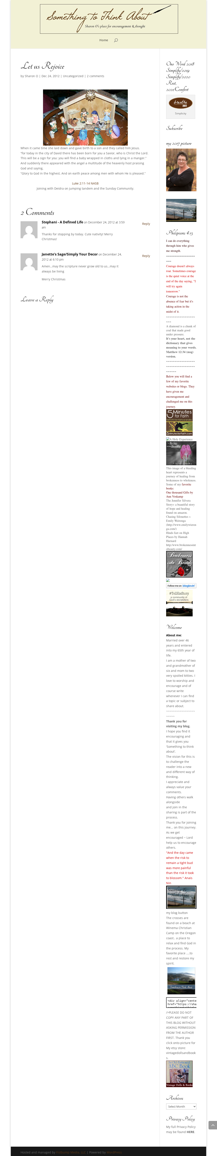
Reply (146, 224)
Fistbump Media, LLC (71, 1152)
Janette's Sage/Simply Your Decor (70, 254)
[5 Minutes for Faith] (179, 435)
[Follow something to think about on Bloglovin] (181, 587)
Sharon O (31, 76)
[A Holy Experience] (179, 439)
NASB (95, 183)
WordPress (114, 1152)
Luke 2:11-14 (81, 183)
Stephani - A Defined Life (62, 222)
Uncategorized (73, 76)
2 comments (95, 76)
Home (103, 40)
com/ (179, 549)
